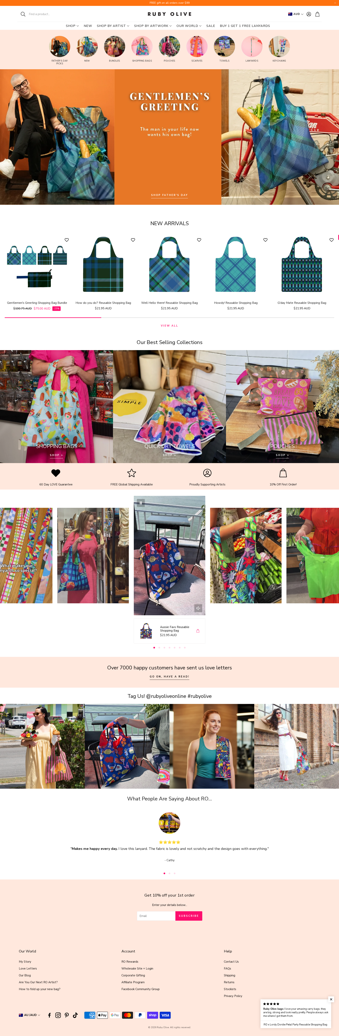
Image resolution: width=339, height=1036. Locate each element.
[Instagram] (58, 1015)
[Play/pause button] (141, 503)
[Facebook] (49, 1015)
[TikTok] (75, 1015)
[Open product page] (37, 264)
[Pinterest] (66, 1015)
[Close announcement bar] (335, 3)
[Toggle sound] (198, 608)
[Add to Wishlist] (67, 239)
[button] (43, 14)
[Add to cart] (198, 630)
